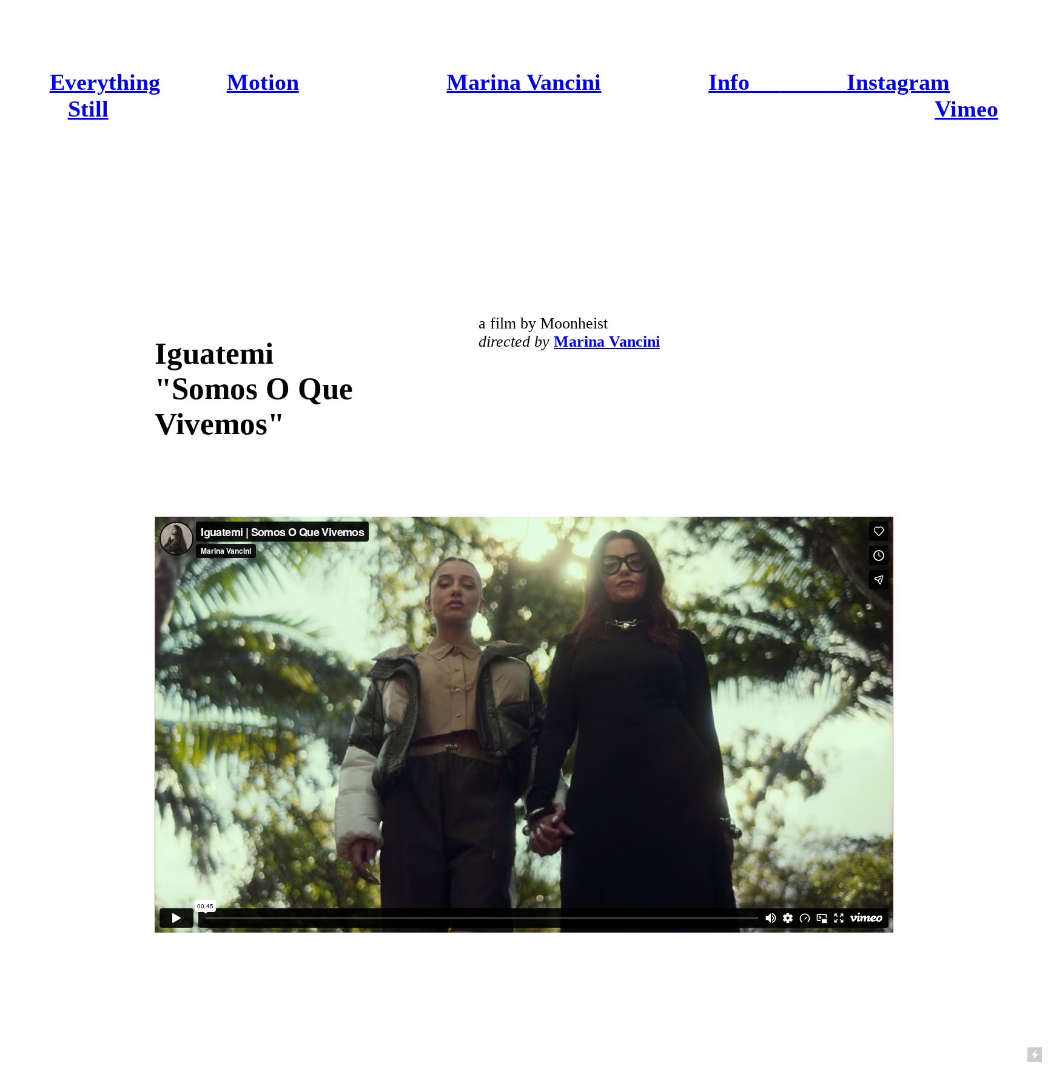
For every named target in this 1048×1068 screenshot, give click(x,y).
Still (88, 108)
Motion (263, 82)
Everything (105, 82)
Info (729, 82)
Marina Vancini (523, 82)
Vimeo (966, 108)
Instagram (898, 82)
